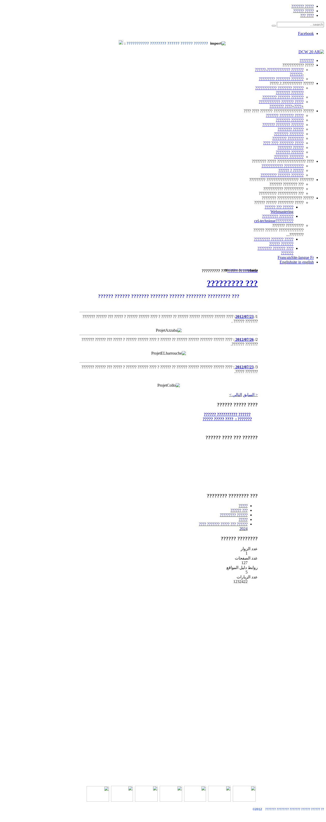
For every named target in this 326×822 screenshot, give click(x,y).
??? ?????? (239, 510)
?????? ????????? (234, 515)
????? (243, 506)
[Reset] (274, 25)
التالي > (235, 395)
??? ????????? (232, 283)
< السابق (250, 395)
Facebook (306, 33)
